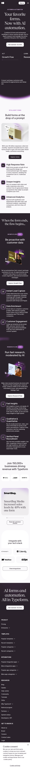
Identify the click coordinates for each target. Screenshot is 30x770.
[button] (7, 517)
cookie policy (7, 759)
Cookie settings (15, 765)
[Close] (28, 745)
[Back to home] (3, 3)
